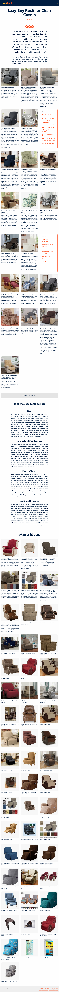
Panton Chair (45, 241)
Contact (56, 988)
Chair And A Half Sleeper (48, 127)
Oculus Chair (45, 239)
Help (52, 988)
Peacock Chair (45, 254)
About (42, 988)
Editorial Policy (47, 988)
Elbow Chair (45, 258)
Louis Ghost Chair (46, 249)
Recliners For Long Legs (48, 118)
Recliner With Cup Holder (48, 125)
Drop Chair (44, 246)
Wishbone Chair (46, 256)
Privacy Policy (45, 990)
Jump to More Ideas (29, 395)
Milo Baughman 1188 (47, 244)
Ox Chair (44, 261)
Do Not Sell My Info (53, 990)
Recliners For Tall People (48, 143)
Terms (40, 990)
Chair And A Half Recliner (48, 138)
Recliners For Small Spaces (48, 140)
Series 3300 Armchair (47, 251)
